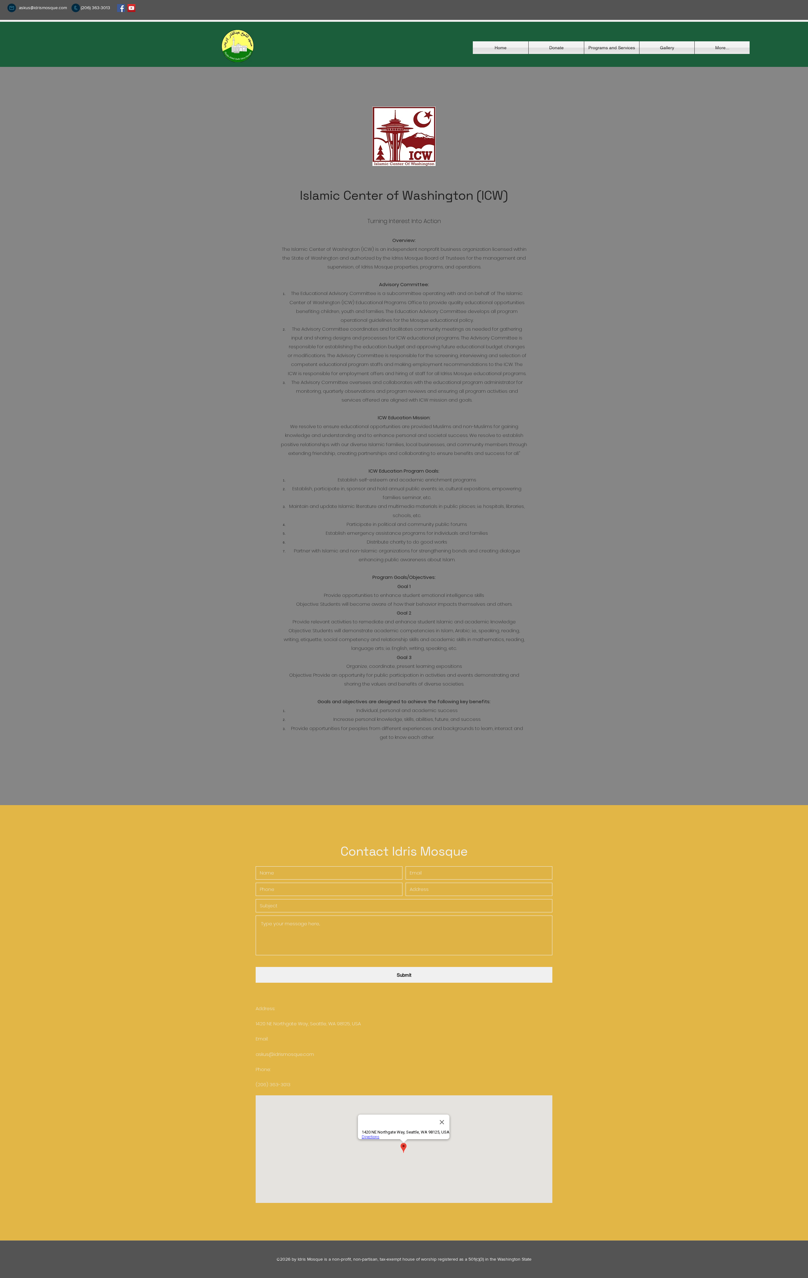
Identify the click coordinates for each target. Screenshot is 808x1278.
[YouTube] (131, 8)
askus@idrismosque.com (43, 7)
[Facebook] (121, 8)
